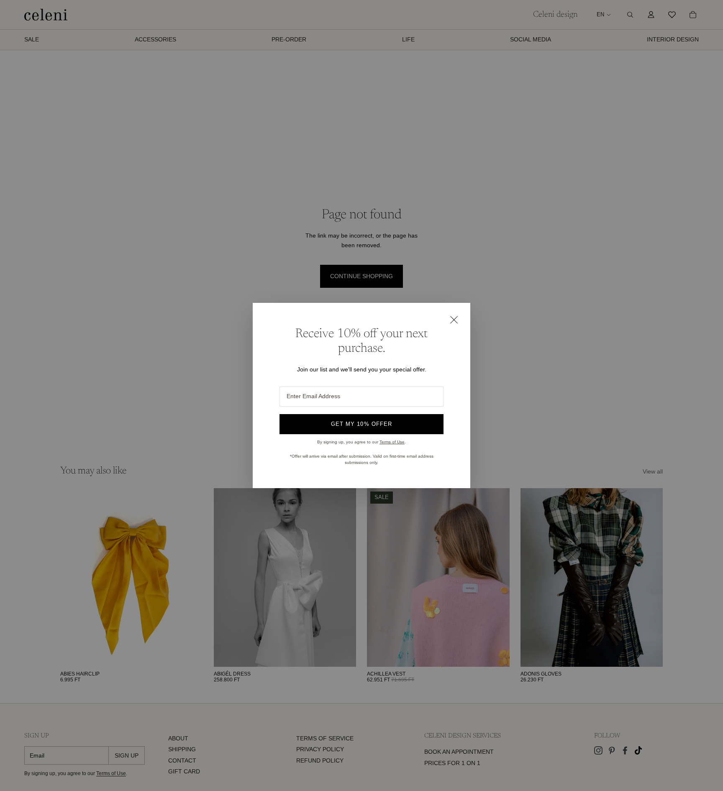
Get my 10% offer (361, 424)
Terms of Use (392, 442)
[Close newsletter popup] (453, 319)
